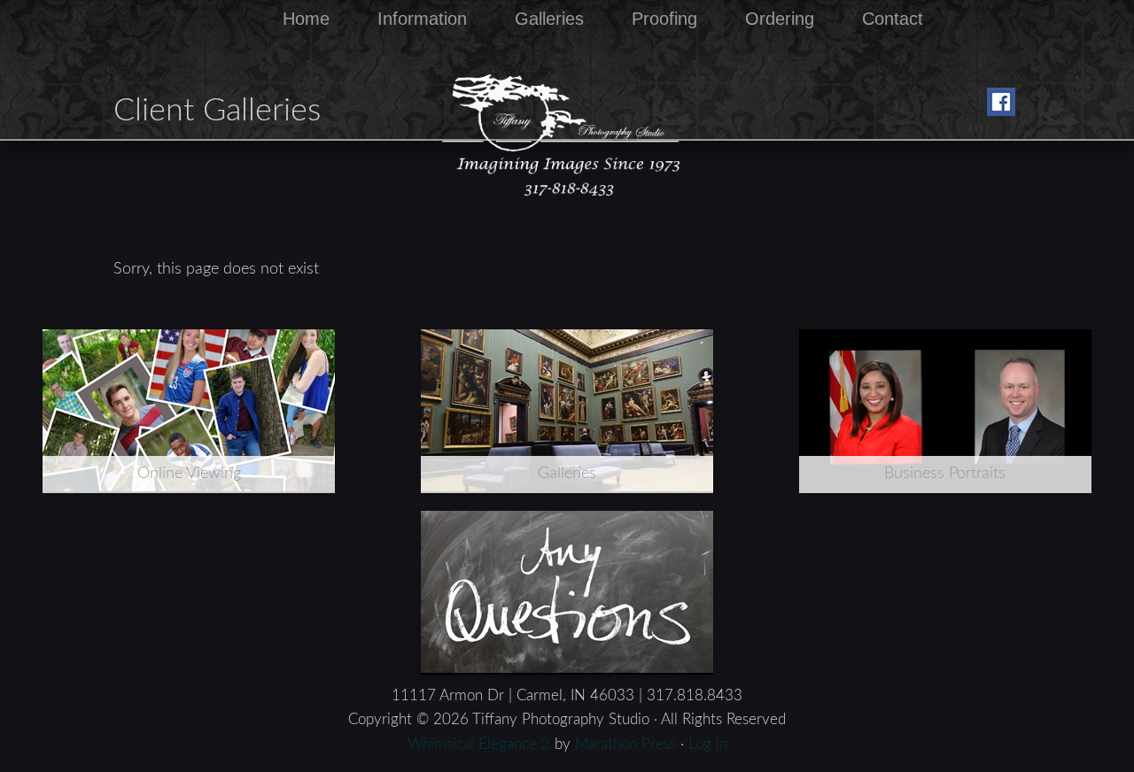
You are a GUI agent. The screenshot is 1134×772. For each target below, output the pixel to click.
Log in (707, 744)
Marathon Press (625, 744)
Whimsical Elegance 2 (479, 744)
